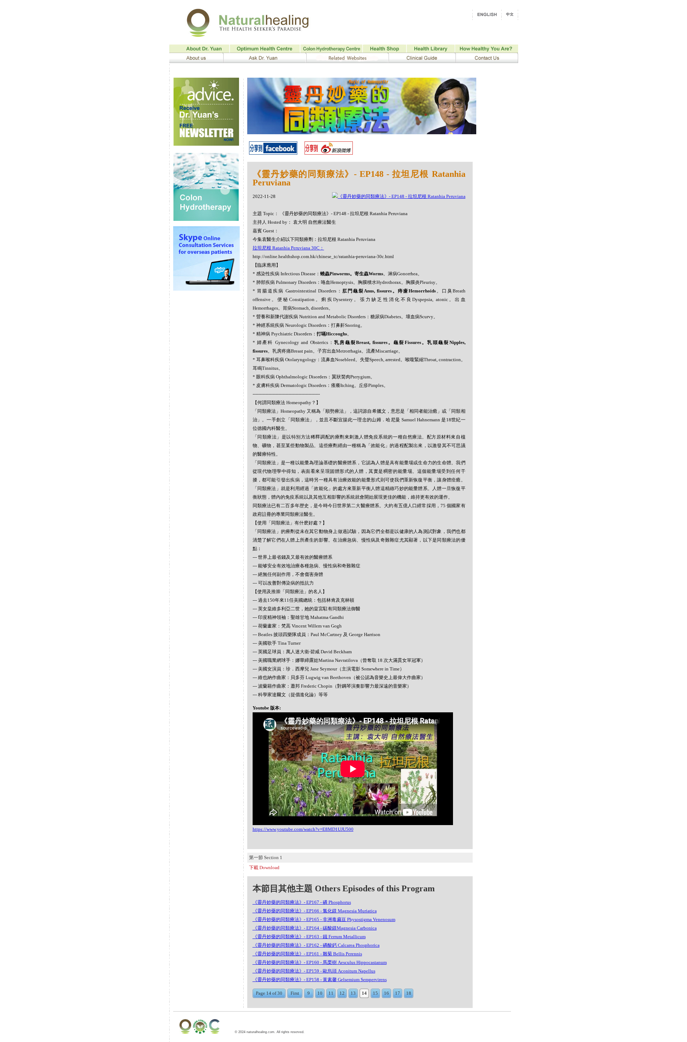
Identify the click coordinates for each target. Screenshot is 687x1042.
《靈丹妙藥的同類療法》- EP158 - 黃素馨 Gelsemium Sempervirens (320, 979)
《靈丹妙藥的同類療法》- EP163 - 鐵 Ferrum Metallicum (309, 936)
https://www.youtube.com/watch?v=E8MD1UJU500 (303, 829)
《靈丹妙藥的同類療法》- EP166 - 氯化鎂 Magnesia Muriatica (315, 910)
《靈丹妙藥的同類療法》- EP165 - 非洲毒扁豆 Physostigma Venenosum (324, 919)
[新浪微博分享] (328, 153)
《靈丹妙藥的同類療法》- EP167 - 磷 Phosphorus (302, 902)
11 (330, 993)
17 (397, 993)
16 (386, 993)
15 (375, 993)
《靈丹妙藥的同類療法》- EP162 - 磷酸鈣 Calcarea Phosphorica (316, 945)
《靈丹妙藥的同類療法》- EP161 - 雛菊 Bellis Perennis (307, 953)
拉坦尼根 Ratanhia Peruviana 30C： (288, 248)
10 (319, 993)
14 (364, 993)
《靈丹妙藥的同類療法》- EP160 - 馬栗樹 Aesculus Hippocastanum (320, 962)
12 (342, 993)
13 (353, 993)
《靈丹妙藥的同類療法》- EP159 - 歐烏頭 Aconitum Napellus (314, 971)
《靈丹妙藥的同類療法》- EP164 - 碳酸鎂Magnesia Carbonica (315, 928)
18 (408, 993)
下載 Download (264, 867)
